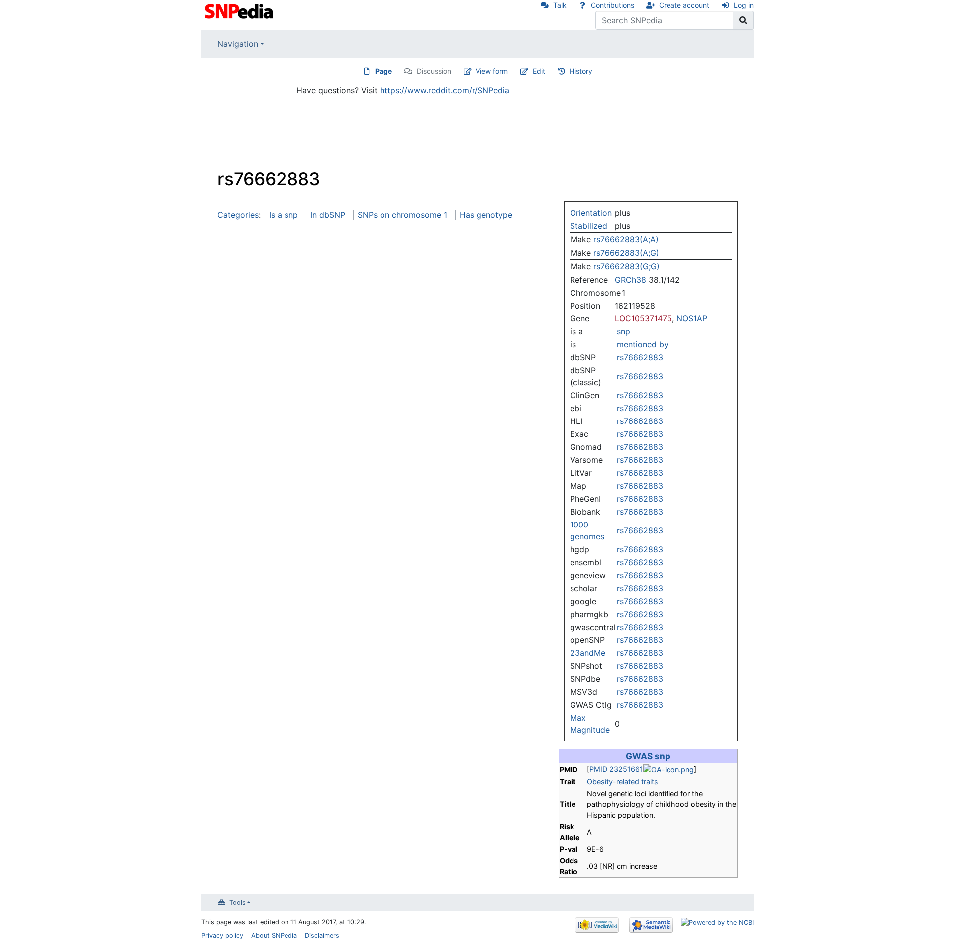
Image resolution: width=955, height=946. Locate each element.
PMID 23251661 (616, 769)
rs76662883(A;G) (626, 253)
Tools (237, 902)
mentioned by (642, 344)
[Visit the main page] (240, 10)
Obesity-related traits (622, 781)
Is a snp (283, 215)
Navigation (237, 44)
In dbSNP (327, 215)
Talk (560, 5)
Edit (539, 71)
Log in (744, 5)
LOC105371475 (643, 318)
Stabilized (588, 226)
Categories (238, 215)
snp (623, 331)
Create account (684, 5)
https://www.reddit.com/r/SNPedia (444, 90)
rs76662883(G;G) (626, 266)
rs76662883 (640, 357)
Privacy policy (222, 935)
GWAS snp (648, 756)
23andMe (587, 653)
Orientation (591, 213)
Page (383, 71)
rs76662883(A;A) (626, 239)
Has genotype (486, 215)
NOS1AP (691, 318)
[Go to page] (743, 20)
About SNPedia (274, 935)
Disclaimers (322, 935)
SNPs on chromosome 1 (402, 215)
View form (492, 71)
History (581, 71)
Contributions (612, 5)
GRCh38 (630, 280)
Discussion (434, 71)
